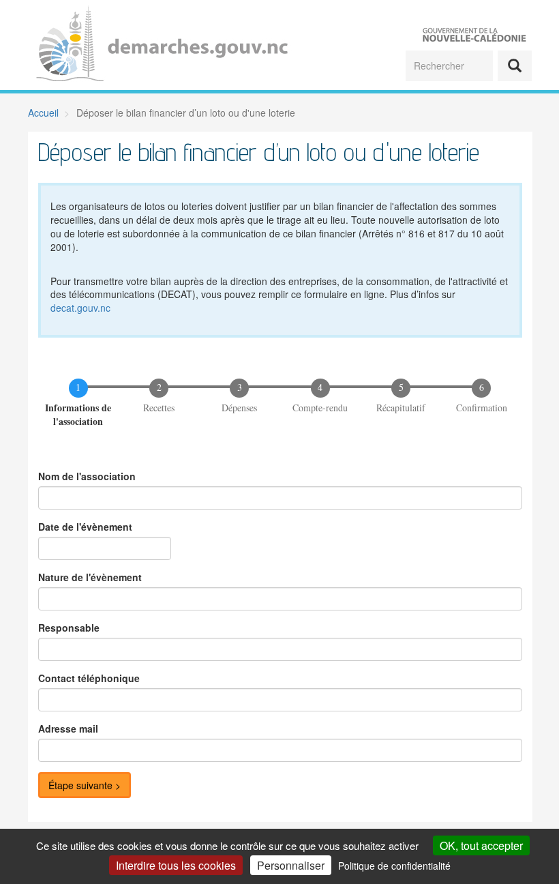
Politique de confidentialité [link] (394, 865)
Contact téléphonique (89, 678)
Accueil (43, 112)
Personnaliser (290, 865)
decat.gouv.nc (80, 307)
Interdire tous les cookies (176, 865)
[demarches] (153, 45)
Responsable (69, 627)
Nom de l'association (87, 476)
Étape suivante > (84, 785)
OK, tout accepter (481, 845)
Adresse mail (68, 728)
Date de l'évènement (85, 526)
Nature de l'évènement (90, 577)
